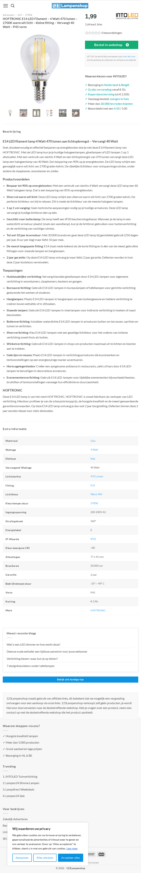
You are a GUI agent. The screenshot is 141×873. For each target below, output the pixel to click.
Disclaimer (93, 862)
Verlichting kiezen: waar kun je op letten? (32, 658)
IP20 (93, 538)
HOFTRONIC (98, 610)
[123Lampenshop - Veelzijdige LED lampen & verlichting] (70, 5)
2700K (94, 503)
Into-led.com (129, 56)
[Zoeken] (12, 6)
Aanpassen (22, 857)
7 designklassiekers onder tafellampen (31, 666)
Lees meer (72, 848)
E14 (93, 485)
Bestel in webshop (108, 45)
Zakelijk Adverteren (15, 819)
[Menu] (5, 6)
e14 (20, 14)
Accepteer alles (70, 857)
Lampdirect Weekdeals (20, 789)
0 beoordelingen (112, 32)
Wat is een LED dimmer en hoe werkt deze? (33, 644)
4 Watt (94, 449)
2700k (28, 14)
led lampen (8, 14)
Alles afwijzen (45, 857)
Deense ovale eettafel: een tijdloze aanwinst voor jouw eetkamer (47, 651)
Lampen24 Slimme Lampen (22, 783)
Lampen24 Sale (15, 796)
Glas (93, 440)
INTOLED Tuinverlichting (21, 776)
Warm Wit (96, 494)
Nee (93, 458)
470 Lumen (97, 476)
